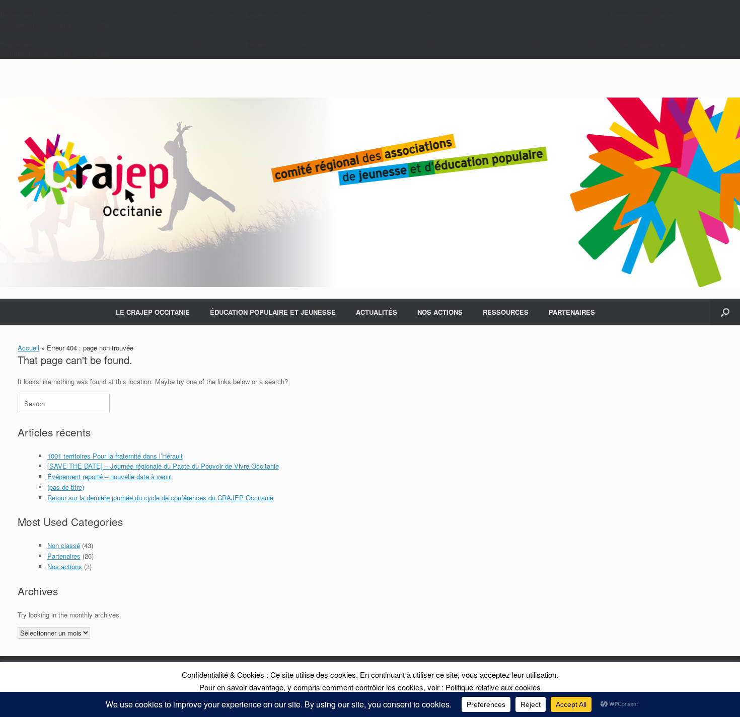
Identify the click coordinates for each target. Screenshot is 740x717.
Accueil (28, 347)
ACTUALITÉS (376, 312)
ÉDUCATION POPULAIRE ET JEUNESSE (273, 312)
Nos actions (64, 566)
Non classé (63, 545)
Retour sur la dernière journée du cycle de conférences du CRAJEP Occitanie (160, 497)
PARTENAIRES (572, 312)
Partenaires (64, 556)
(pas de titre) (65, 487)
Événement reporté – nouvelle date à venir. (109, 476)
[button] (725, 312)
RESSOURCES (506, 312)
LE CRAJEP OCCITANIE (153, 312)
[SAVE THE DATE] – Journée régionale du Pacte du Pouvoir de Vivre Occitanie (163, 466)
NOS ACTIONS (440, 312)
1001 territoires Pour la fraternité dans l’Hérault (115, 456)
